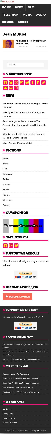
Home (6, 7)
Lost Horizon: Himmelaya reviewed (26, 359)
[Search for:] (25, 65)
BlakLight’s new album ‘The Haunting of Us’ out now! (24, 114)
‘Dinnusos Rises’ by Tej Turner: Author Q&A (31, 42)
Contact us (7, 409)
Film (31, 7)
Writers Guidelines (10, 422)
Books (23, 22)
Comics (8, 22)
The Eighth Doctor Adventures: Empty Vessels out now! (25, 105)
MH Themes (41, 430)
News (19, 7)
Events (6, 205)
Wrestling (7, 200)
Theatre (6, 184)
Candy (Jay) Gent (40, 46)
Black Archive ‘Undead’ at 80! (17, 143)
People (6, 195)
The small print (9, 418)
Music (27, 14)
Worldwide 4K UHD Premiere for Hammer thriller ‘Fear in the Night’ (23, 136)
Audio (41, 14)
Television (10, 14)
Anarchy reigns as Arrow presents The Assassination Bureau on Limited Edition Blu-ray (25, 125)
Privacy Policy (8, 413)
